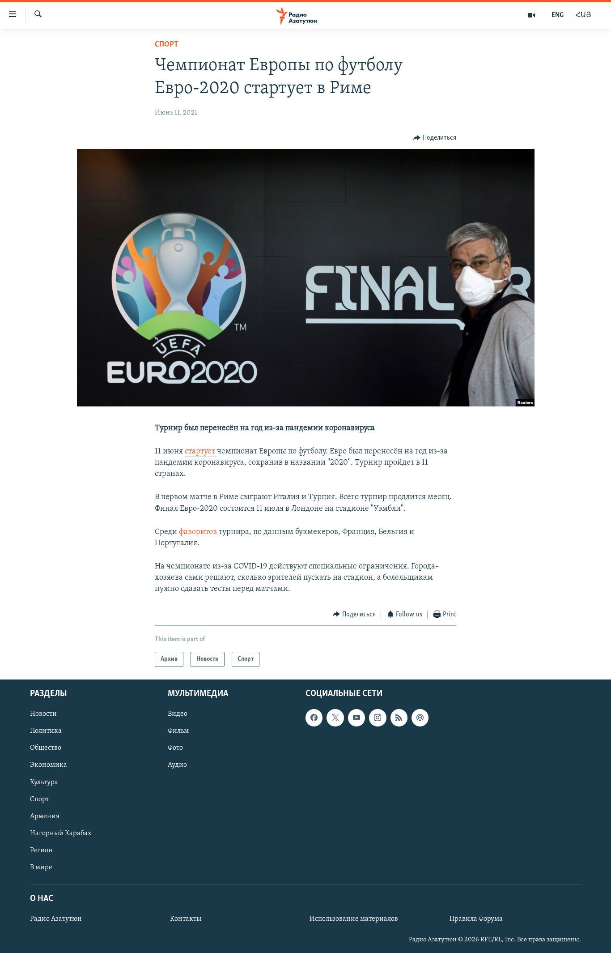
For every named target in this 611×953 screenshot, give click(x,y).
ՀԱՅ (583, 15)
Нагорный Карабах (60, 833)
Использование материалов (354, 919)
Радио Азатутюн (56, 919)
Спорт (166, 45)
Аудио (177, 765)
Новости (43, 714)
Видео (177, 714)
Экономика (48, 765)
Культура (44, 782)
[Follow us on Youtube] (356, 718)
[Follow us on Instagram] (377, 718)
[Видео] (531, 15)
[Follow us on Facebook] (314, 718)
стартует (201, 452)
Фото (175, 748)
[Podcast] (420, 718)
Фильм (178, 731)
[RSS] (398, 718)
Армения (44, 816)
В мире (41, 867)
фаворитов (199, 532)
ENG (558, 15)
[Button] (434, 138)
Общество (45, 748)
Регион (41, 850)
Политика (46, 731)
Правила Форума (476, 919)
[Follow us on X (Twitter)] (335, 718)
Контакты (185, 919)
